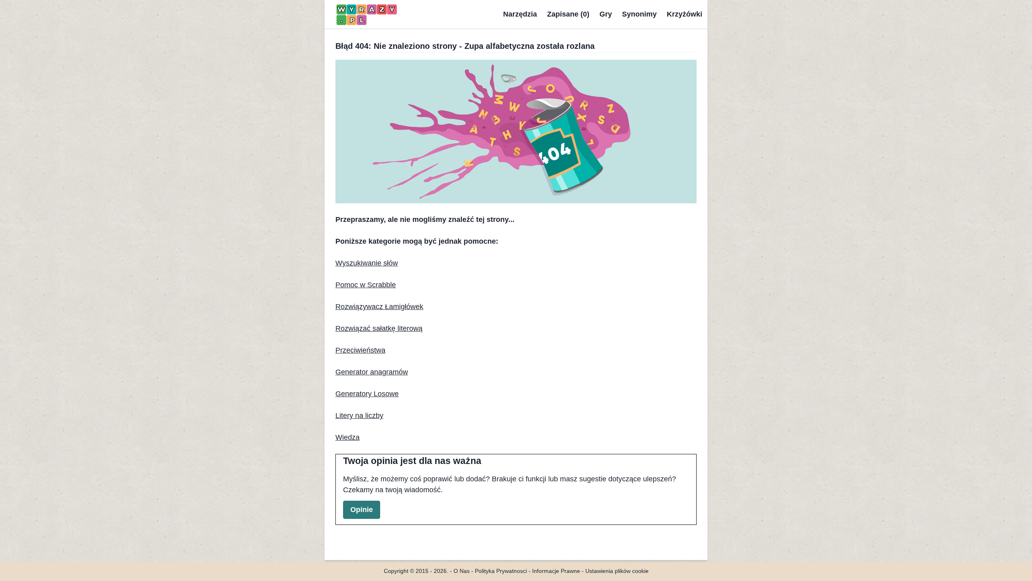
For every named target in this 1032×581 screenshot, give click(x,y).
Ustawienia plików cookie (617, 571)
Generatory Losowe (367, 394)
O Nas (462, 571)
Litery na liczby (359, 416)
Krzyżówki (684, 14)
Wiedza (347, 437)
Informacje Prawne (556, 571)
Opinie (361, 510)
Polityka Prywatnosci (501, 571)
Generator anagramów (371, 372)
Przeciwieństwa (360, 350)
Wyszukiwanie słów (366, 263)
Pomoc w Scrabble (365, 285)
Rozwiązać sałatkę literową (378, 328)
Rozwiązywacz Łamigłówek (379, 307)
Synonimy (639, 14)
